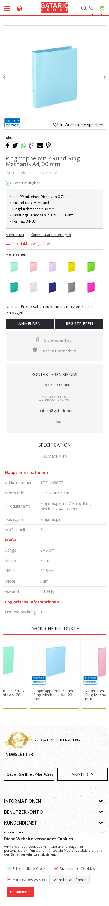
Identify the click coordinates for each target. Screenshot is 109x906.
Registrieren (79, 323)
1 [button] (50, 125)
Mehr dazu (15, 234)
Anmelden (29, 323)
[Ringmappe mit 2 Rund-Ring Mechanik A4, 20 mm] (54, 661)
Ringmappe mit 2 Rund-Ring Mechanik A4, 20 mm (54, 695)
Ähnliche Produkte (54, 628)
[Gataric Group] (54, 6)
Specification (54, 445)
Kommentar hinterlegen (51, 234)
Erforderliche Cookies (32, 869)
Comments (54, 456)
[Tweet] (15, 145)
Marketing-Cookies (29, 879)
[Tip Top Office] (12, 123)
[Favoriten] (92, 8)
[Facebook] (7, 145)
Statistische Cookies (77, 869)
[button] (83, 8)
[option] (54, 77)
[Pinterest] (48, 145)
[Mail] (40, 145)
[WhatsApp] (23, 145)
